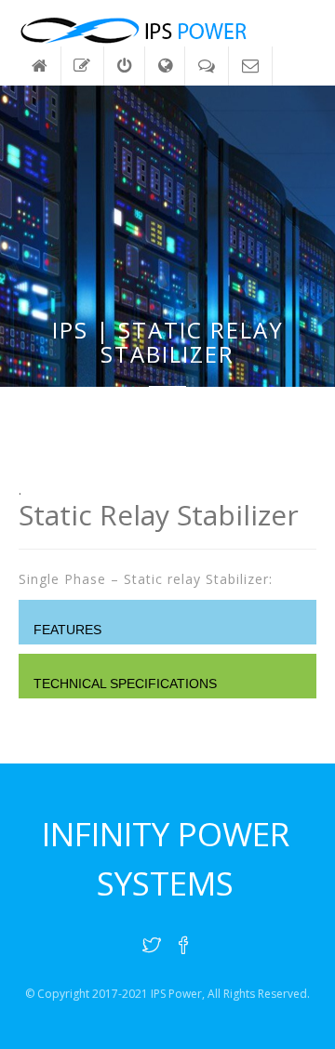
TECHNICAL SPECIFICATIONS (125, 683)
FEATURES (67, 629)
